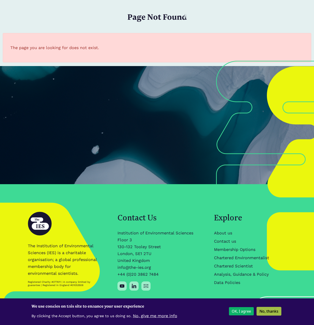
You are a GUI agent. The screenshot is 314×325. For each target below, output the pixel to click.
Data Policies (227, 282)
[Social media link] (122, 286)
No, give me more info (155, 315)
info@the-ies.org (134, 267)
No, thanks (269, 311)
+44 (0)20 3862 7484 (138, 274)
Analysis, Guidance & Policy (241, 274)
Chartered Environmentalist (241, 257)
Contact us (225, 241)
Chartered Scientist (233, 266)
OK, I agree (241, 311)
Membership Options (234, 249)
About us (223, 233)
